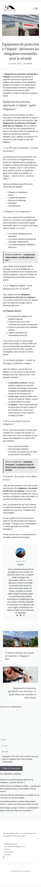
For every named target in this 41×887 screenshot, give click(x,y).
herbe (31, 115)
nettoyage (12, 242)
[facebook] (3, 857)
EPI (16, 90)
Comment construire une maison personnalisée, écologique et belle (19, 655)
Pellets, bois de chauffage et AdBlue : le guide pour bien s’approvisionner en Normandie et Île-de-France (20, 788)
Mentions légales (10, 844)
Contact (7, 849)
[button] (33, 9)
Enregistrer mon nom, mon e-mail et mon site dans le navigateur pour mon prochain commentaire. (20, 759)
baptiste (29, 64)
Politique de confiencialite (14, 846)
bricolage (6, 269)
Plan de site (8, 852)
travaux (30, 521)
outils (12, 303)
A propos (7, 854)
